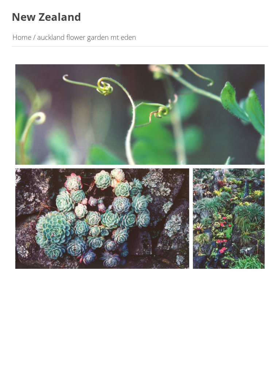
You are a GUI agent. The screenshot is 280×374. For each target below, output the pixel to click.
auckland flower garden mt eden (86, 37)
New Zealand (46, 16)
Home (21, 37)
